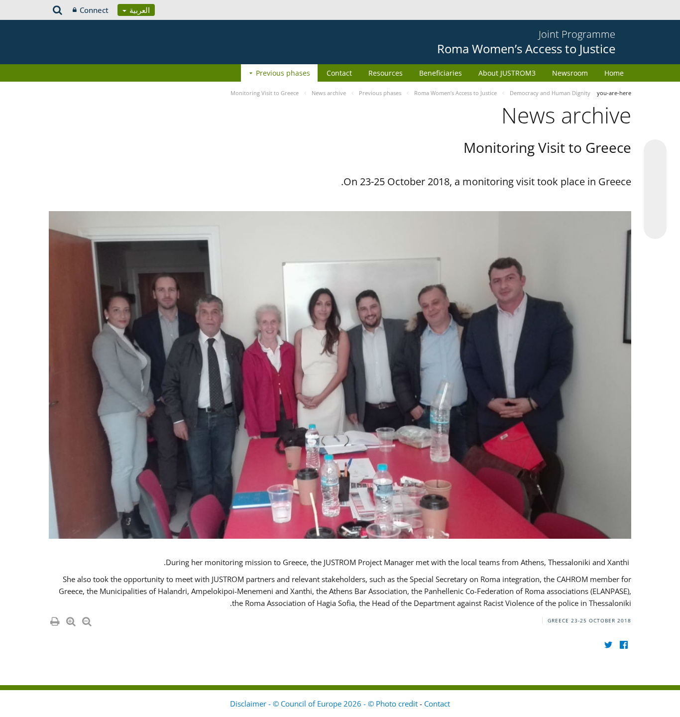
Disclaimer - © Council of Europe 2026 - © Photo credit (325, 704)
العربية (138, 10)
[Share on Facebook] (655, 189)
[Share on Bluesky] (655, 151)
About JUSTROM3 (507, 73)
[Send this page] (655, 227)
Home (614, 73)
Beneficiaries (440, 73)
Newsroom (570, 73)
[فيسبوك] (623, 645)
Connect (94, 10)
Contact (339, 73)
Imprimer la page (54, 619)
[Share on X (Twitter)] (655, 170)
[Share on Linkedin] (655, 208)
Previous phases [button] (283, 73)
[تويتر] (608, 645)
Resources (385, 73)
